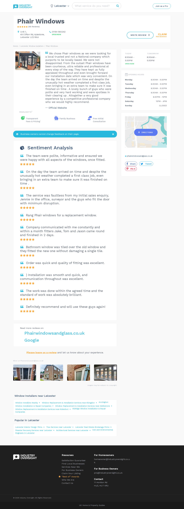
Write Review (139, 35)
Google (31, 340)
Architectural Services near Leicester (72, 430)
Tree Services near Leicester (58, 427)
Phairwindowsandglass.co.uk (54, 333)
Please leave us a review (42, 352)
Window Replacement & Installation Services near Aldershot (41, 409)
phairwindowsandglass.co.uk (139, 156)
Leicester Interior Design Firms (28, 427)
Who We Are (68, 480)
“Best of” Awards (70, 476)
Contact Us (67, 483)
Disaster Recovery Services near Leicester (33, 430)
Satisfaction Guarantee (73, 460)
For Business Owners (72, 470)
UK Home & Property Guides (92, 505)
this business (161, 35)
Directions (147, 132)
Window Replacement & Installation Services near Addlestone (82, 406)
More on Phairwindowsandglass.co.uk (28, 361)
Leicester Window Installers (32, 46)
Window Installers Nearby (26, 403)
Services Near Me (71, 467)
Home (15, 46)
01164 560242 (59, 31)
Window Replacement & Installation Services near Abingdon (68, 403)
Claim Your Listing (71, 473)
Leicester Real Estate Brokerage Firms (92, 427)
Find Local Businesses (73, 463)
